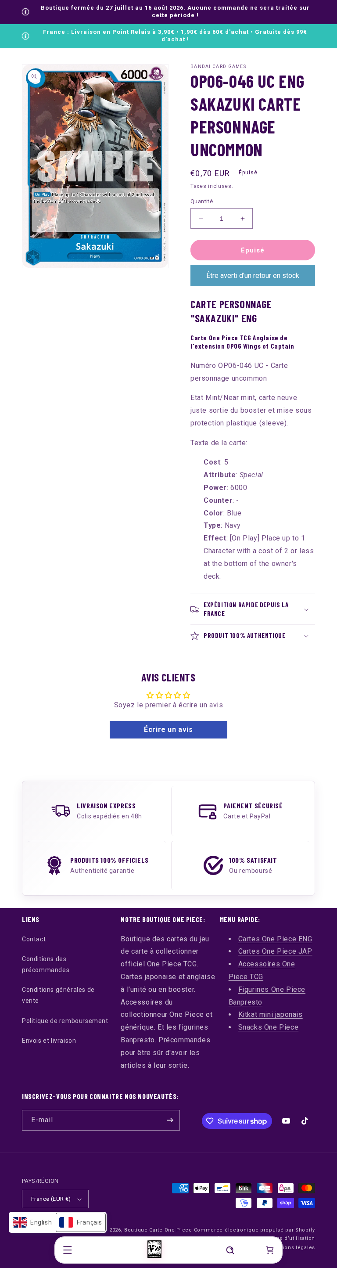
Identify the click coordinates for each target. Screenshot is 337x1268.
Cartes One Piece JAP (275, 951)
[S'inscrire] (169, 1120)
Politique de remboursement (65, 1020)
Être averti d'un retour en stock (252, 275)
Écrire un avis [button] (168, 729)
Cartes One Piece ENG (275, 939)
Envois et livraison (49, 1040)
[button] (67, 1250)
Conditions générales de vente (58, 995)
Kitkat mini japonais (270, 1014)
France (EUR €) (51, 1199)
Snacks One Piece (268, 1027)
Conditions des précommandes (45, 964)
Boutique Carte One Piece (158, 1230)
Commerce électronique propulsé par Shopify (254, 1230)
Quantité (201, 201)
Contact (34, 939)
